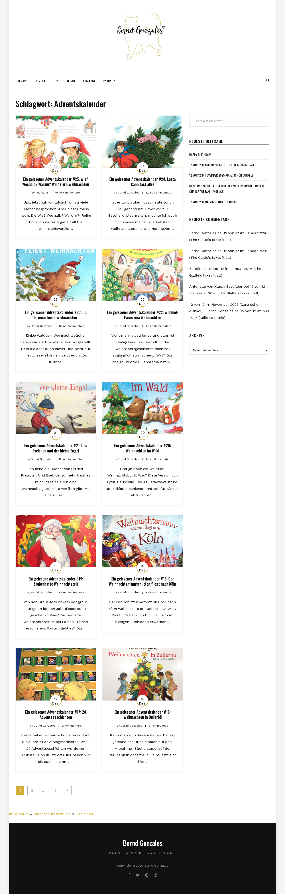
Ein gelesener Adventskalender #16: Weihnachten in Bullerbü (142, 714)
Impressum (19, 814)
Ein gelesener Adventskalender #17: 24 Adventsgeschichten (55, 714)
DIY (57, 80)
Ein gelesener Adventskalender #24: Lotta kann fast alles (142, 181)
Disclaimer (84, 814)
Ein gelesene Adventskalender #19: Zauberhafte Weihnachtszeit (55, 581)
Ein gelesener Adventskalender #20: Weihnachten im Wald (142, 447)
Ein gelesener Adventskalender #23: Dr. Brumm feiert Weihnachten (56, 314)
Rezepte (41, 80)
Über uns (22, 80)
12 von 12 (109, 80)
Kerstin (195, 269)
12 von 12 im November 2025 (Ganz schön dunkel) (221, 175)
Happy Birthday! (200, 154)
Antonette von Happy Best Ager (215, 286)
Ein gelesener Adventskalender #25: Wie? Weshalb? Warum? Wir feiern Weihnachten (55, 181)
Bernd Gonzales (202, 233)
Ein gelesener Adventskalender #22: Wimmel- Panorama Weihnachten (142, 314)
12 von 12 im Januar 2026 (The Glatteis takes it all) (222, 164)
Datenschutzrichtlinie (52, 814)
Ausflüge (89, 80)
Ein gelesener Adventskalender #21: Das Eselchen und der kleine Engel (55, 447)
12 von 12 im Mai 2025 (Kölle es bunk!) (213, 202)
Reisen (70, 80)
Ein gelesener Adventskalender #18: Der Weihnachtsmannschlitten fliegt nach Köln (142, 581)
